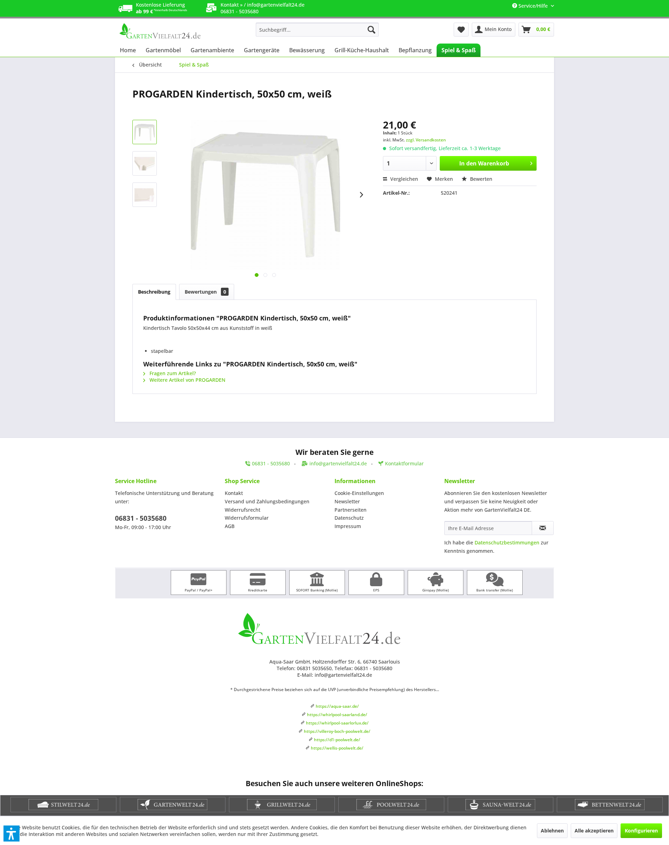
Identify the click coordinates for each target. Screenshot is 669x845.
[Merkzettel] (461, 30)
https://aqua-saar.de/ (337, 706)
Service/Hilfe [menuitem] (533, 5)
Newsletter (347, 501)
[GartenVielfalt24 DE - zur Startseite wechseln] (171, 31)
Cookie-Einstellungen (359, 493)
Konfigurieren (641, 830)
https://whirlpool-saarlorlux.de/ (337, 723)
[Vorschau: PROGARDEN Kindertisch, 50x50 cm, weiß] (144, 132)
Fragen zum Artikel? (172, 373)
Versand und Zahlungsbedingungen (267, 501)
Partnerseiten (350, 509)
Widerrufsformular (247, 517)
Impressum (347, 526)
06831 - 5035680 (141, 518)
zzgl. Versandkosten (426, 140)
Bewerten (480, 179)
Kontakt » (232, 4)
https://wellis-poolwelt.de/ (337, 748)
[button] (11, 833)
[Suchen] (371, 30)
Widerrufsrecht (242, 509)
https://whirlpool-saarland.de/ (337, 715)
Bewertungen (205, 291)
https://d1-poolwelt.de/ (337, 740)
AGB (229, 526)
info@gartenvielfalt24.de (276, 4)
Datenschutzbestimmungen (507, 542)
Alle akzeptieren (594, 830)
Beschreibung (154, 291)
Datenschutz (349, 517)
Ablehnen (552, 830)
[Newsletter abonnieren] (543, 528)
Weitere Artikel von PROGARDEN (186, 380)
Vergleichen (403, 179)
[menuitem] (317, 30)
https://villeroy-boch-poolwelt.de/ (337, 731)
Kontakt (234, 493)
